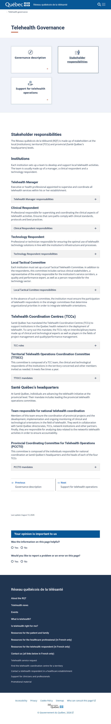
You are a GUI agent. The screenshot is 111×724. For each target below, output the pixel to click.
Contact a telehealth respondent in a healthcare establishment (41, 671)
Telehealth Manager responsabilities (33, 199)
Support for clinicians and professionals (30, 676)
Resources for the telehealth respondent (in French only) (40, 646)
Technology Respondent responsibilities (36, 253)
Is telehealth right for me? (24, 626)
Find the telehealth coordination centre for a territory (37, 665)
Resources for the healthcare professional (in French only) (41, 639)
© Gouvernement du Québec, (54, 712)
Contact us (17, 653)
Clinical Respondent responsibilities (33, 228)
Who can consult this (80, 700)
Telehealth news (19, 605)
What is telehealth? (21, 619)
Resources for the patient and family (30, 633)
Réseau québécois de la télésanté (50, 4)
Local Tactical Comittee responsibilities (35, 290)
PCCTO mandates (23, 467)
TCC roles (19, 345)
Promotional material (21, 681)
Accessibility (21, 700)
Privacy (33, 700)
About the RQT (18, 598)
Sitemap (60, 700)
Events (14, 612)
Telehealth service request (24, 660)
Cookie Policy (46, 700)
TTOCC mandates (23, 378)
